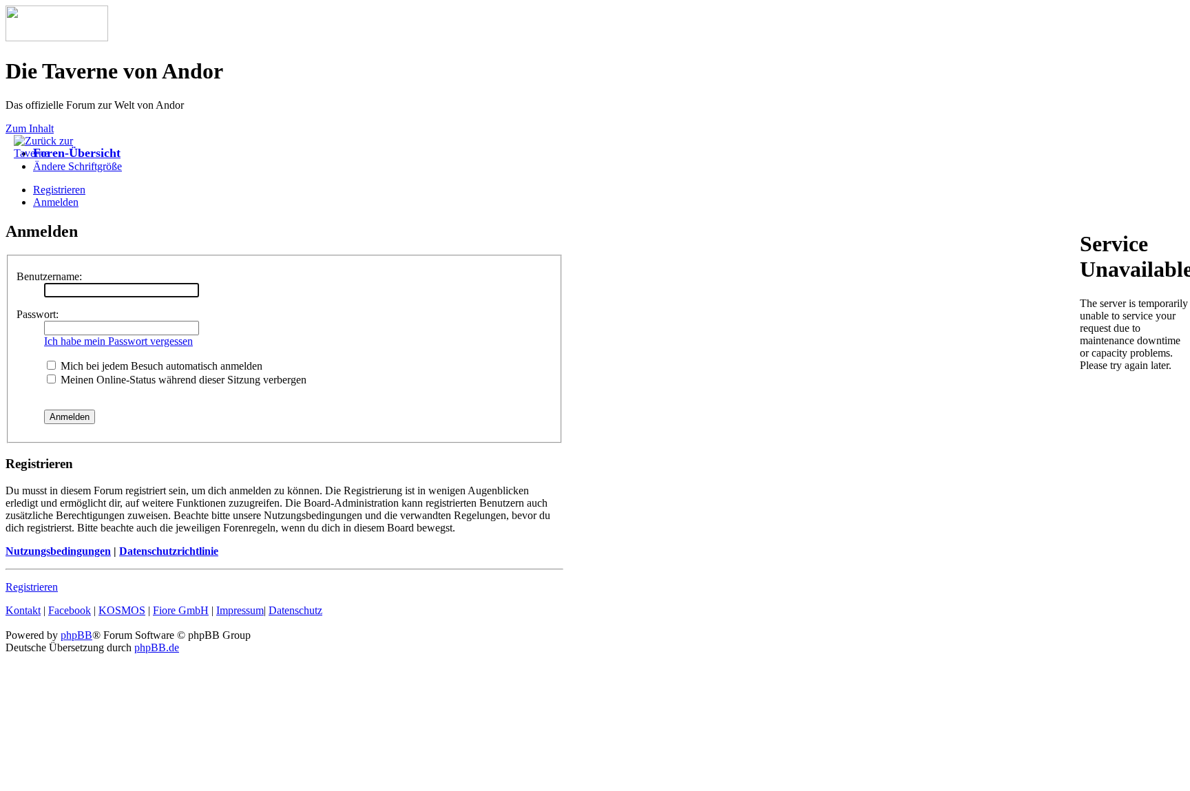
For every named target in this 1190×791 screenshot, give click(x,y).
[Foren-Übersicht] (57, 37)
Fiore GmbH (181, 610)
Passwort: (38, 314)
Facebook (69, 610)
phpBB (76, 635)
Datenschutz (295, 610)
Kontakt (23, 610)
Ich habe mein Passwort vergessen (118, 341)
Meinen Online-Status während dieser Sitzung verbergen (182, 380)
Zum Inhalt (30, 128)
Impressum (240, 610)
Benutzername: (49, 276)
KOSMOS (121, 610)
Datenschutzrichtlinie (168, 551)
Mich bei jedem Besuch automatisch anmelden (160, 366)
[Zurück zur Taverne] (48, 153)
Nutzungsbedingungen (58, 551)
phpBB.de (156, 647)
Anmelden (56, 202)
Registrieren (32, 587)
